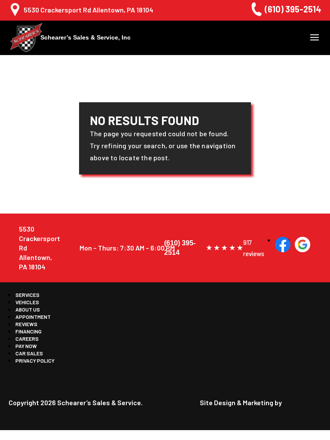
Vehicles (27, 302)
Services (27, 295)
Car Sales (29, 353)
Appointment (33, 317)
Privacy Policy (35, 361)
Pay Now (26, 346)
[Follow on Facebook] (282, 244)
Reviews (26, 324)
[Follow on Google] (302, 244)
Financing (28, 331)
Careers (27, 339)
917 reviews (253, 247)
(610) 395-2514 (293, 9)
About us (27, 309)
